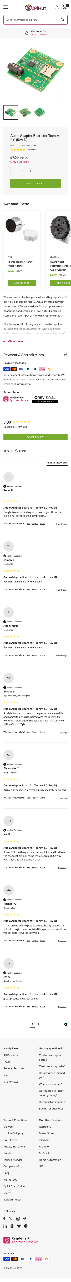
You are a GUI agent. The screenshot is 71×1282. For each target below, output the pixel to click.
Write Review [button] (35, 437)
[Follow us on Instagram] (18, 1219)
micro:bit (44, 1139)
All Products (10, 1055)
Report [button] (35, 523)
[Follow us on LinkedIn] (5, 1226)
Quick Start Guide (14, 1186)
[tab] (57, 463)
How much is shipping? (52, 1101)
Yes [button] (28, 523)
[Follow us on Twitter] (11, 1219)
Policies (8, 1153)
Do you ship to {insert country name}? (51, 1093)
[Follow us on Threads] (12, 1226)
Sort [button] (6, 450)
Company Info (11, 1166)
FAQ (6, 1173)
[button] (32, 1024)
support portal (39, 34)
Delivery (8, 1126)
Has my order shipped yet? (52, 1075)
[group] (35, 422)
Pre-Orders (10, 1139)
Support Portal (12, 1199)
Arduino (44, 1146)
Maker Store (46, 1133)
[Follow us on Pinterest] (24, 1219)
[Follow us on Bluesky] (19, 1226)
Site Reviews (10, 1081)
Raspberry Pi (46, 1126)
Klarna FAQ (10, 1179)
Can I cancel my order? (52, 1066)
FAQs (6, 1061)
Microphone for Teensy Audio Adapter (20, 263)
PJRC (13, 145)
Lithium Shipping (13, 1133)
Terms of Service (12, 1159)
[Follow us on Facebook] (4, 1219)
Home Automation (50, 1159)
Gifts (42, 1166)
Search (7, 1075)
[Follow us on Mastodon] (26, 1226)
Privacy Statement (14, 1146)
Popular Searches (13, 1068)
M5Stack (44, 1153)
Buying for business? (51, 1108)
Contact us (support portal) (51, 1057)
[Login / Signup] (57, 7)
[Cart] (65, 7)
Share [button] (42, 523)
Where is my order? (50, 1084)
